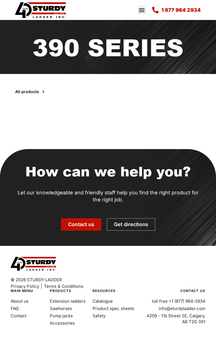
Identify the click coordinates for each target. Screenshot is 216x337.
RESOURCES (104, 291)
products (60, 291)
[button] (142, 10)
